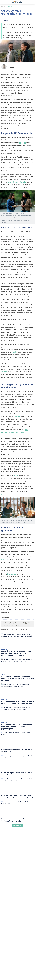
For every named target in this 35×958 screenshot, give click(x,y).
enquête (17, 416)
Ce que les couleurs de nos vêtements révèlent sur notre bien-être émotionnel (17, 797)
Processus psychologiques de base (11, 817)
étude (16, 475)
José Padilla (10, 67)
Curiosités (4, 794)
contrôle (14, 352)
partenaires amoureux (8, 494)
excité (3, 247)
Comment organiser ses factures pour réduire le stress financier (16, 774)
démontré (4, 559)
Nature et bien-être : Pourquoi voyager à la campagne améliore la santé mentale (17, 702)
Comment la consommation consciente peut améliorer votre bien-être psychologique (16, 726)
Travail (3, 771)
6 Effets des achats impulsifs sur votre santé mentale (16, 751)
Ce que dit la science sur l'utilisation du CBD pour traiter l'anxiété (16, 820)
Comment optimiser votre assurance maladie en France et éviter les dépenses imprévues (17, 678)
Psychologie (5, 747)
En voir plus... (17, 826)
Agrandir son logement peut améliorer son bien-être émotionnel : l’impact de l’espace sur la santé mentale (16, 653)
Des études (21, 322)
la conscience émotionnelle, (17, 182)
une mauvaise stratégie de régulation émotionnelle (14, 432)
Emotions (10, 6)
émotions (22, 142)
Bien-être (3, 6)
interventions (11, 574)
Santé (3, 674)
